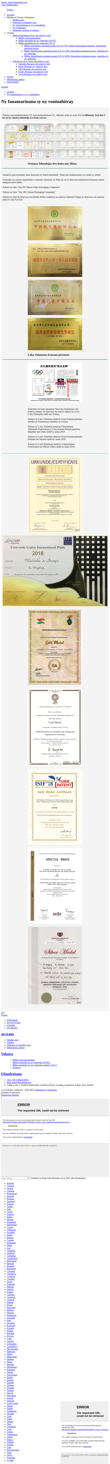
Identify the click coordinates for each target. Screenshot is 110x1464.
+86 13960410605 (9, 5)
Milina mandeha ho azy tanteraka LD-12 (36, 43)
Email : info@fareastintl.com (14, 2)
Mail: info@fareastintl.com (19, 1082)
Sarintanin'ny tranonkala (46, 1090)
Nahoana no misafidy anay (25, 22)
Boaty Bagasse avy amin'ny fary (33, 66)
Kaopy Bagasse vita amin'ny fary (33, 71)
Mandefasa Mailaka (10, 1095)
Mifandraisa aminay (16, 79)
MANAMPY (13, 82)
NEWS (10, 77)
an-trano (10, 15)
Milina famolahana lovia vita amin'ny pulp (32, 35)
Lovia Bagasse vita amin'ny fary (32, 74)
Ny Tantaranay (19, 27)
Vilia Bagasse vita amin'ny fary (32, 69)
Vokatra (10, 1042)
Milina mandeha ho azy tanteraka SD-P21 (37, 40)
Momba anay (18, 20)
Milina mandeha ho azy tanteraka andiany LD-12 (35, 1065)
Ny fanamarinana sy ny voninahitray (29, 25)
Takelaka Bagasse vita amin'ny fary (34, 64)
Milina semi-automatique (29, 38)
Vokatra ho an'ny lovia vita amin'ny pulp (31, 61)
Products (16, 1067)
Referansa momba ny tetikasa (26, 30)
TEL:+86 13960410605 (18, 1080)
